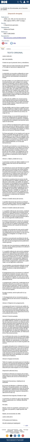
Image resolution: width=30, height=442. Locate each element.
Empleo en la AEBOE (15, 432)
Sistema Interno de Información (12, 431)
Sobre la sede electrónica (12, 429)
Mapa (21, 429)
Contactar (4, 429)
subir (26, 425)
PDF (6, 43)
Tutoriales (22, 431)
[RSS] (7, 436)
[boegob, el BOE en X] (11, 436)
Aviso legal (25, 429)
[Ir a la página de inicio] (4, 2)
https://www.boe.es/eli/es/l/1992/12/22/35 (15, 37)
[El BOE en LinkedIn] (19, 436)
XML (14, 43)
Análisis (9, 48)
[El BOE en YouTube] (23, 436)
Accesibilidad (10, 430)
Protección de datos (18, 430)
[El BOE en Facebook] (15, 436)
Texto (2, 48)
